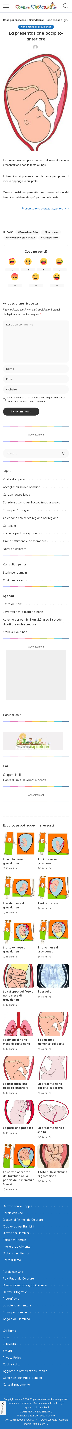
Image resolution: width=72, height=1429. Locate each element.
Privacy (2, 1409)
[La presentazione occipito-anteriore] (19, 1068)
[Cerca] (65, 6)
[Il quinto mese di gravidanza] (53, 843)
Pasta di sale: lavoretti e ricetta (24, 780)
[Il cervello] (53, 976)
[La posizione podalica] (19, 1112)
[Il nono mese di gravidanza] (53, 931)
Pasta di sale (12, 715)
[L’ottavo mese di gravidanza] (19, 931)
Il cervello (44, 991)
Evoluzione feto (28, 232)
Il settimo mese (47, 903)
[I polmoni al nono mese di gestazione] (19, 1024)
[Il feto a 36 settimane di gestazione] (53, 1156)
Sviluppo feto (50, 237)
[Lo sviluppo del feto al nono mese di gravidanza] (19, 976)
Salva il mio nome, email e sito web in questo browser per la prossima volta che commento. (36, 399)
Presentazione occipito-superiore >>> (45, 208)
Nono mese (51, 232)
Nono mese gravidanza (21, 237)
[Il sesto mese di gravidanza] (19, 887)
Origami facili (12, 774)
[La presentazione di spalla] (53, 1112)
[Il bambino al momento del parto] (53, 1024)
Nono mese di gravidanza (36, 27)
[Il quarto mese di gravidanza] (19, 843)
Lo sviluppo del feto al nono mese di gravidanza (18, 995)
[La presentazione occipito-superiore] (53, 1068)
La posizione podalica (18, 1127)
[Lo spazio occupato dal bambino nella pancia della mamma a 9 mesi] (19, 1156)
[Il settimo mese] (53, 887)
